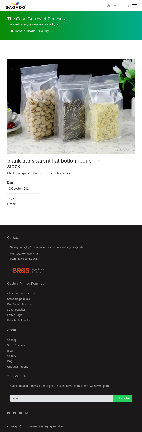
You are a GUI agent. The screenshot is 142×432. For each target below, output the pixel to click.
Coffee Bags (14, 315)
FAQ (9, 361)
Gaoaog (12, 340)
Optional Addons (17, 366)
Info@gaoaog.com (28, 258)
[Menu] (134, 5)
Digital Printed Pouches (21, 293)
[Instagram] (121, 6)
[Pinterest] (108, 6)
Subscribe (122, 398)
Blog (10, 350)
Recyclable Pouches (19, 320)
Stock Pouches (16, 345)
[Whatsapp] (127, 6)
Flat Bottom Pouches (19, 304)
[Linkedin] (115, 6)
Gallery (11, 356)
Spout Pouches (16, 309)
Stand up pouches (18, 299)
